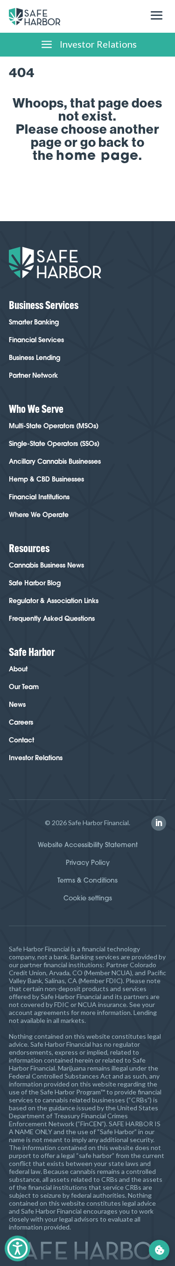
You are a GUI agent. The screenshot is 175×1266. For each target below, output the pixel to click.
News (17, 704)
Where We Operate (39, 515)
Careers (21, 722)
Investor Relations (36, 758)
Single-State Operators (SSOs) (54, 443)
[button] (158, 823)
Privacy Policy (88, 862)
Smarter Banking (34, 322)
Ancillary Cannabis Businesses (55, 461)
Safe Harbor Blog (35, 583)
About (18, 669)
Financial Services (36, 340)
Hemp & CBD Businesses (46, 479)
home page (97, 155)
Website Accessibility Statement (88, 845)
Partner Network (33, 375)
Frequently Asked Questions (52, 618)
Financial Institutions (39, 497)
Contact (21, 740)
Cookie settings (87, 898)
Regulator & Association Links (53, 601)
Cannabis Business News (46, 565)
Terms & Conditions (87, 880)
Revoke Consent (159, 1250)
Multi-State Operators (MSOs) (53, 426)
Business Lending (34, 357)
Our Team (24, 687)
